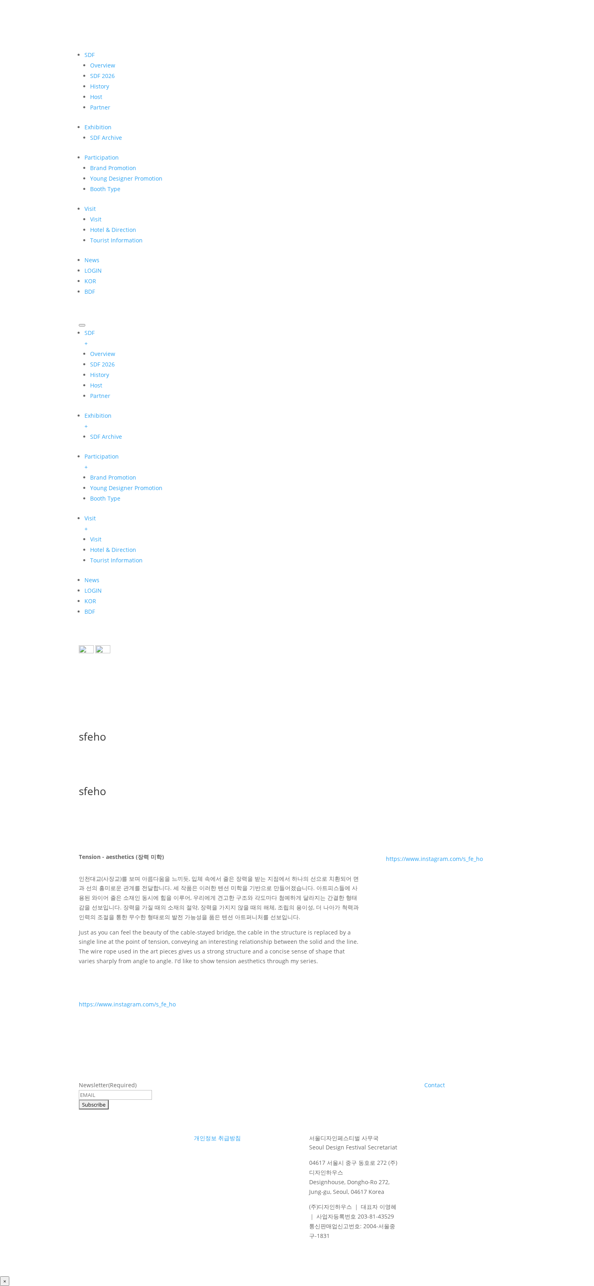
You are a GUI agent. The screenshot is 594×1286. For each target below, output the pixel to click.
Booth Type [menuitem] (105, 498)
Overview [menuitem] (102, 354)
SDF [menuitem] (89, 338)
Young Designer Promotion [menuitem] (126, 488)
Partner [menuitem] (100, 396)
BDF (89, 291)
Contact (434, 1085)
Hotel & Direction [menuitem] (113, 550)
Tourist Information (116, 240)
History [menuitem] (99, 375)
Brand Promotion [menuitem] (113, 477)
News (91, 260)
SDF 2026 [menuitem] (102, 364)
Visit (90, 209)
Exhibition (98, 127)
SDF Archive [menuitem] (106, 436)
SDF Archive (106, 137)
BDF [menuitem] (89, 611)
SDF (89, 55)
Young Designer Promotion (126, 178)
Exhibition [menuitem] (98, 421)
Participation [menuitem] (101, 462)
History (99, 86)
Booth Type (105, 189)
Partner (100, 107)
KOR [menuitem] (90, 601)
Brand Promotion (113, 168)
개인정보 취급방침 (217, 1138)
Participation (101, 157)
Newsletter (108, 1085)
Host (96, 97)
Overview (102, 65)
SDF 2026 (102, 76)
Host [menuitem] (96, 385)
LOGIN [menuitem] (93, 590)
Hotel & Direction (113, 230)
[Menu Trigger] (82, 325)
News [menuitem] (91, 580)
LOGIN (93, 270)
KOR (90, 281)
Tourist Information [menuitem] (116, 560)
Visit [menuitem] (90, 523)
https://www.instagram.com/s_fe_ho (127, 1004)
